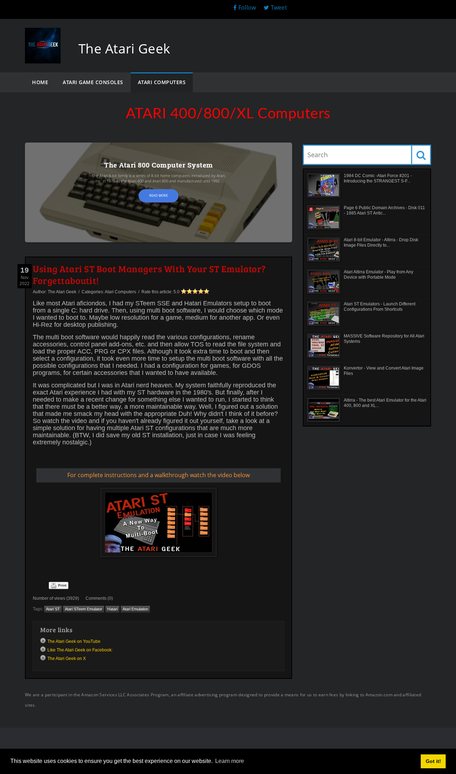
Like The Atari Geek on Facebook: (80, 649)
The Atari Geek (62, 291)
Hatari (112, 609)
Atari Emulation (135, 609)
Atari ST (53, 609)
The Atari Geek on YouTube (73, 641)
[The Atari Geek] (43, 35)
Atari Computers (120, 291)
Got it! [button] (433, 761)
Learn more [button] (229, 761)
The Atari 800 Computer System (158, 164)
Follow (247, 7)
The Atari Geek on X (66, 658)
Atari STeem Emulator (83, 609)
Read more (158, 195)
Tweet (278, 7)
